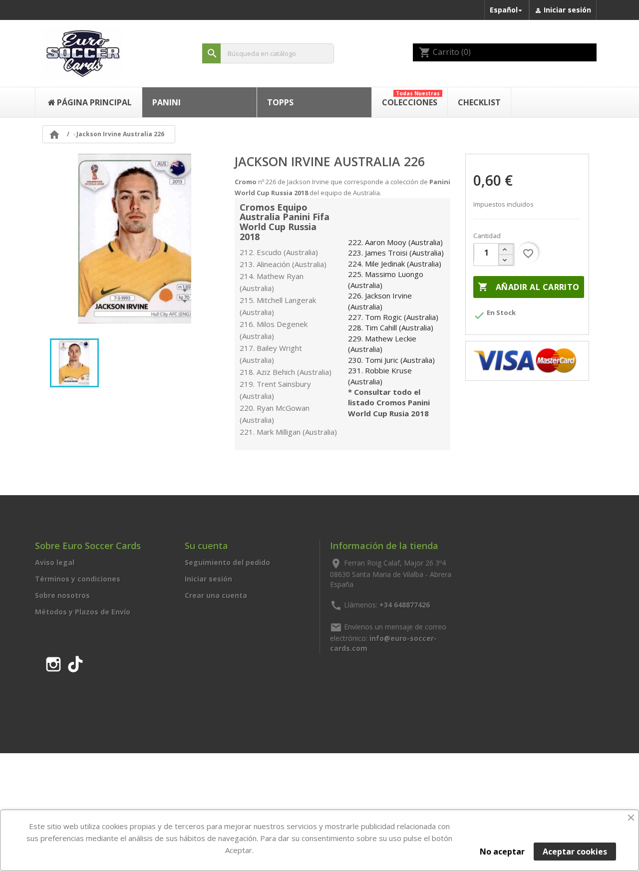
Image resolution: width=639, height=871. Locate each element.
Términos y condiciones (77, 578)
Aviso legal (54, 562)
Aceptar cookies (575, 851)
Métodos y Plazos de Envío (82, 611)
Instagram (53, 662)
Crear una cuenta (216, 595)
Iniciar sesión (208, 578)
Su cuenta (206, 546)
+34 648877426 (404, 604)
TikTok (75, 662)
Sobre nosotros (62, 595)
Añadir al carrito (528, 287)
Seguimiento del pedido (227, 562)
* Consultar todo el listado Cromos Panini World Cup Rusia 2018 (389, 402)
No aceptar (502, 851)
